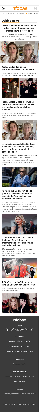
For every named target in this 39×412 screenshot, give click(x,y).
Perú (28, 346)
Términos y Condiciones (11, 394)
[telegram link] (26, 329)
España (27, 341)
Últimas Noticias (22, 351)
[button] (3, 8)
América (12, 341)
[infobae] (19, 8)
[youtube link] (22, 329)
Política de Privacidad (28, 394)
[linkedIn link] (31, 329)
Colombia (20, 341)
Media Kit (22, 381)
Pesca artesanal (5, 13)
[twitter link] (12, 329)
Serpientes (20, 13)
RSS (31, 351)
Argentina (9, 376)
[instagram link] (17, 329)
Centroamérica (11, 351)
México (23, 346)
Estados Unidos (13, 346)
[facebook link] (7, 329)
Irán (14, 13)
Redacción (16, 364)
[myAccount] (35, 8)
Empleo (23, 364)
